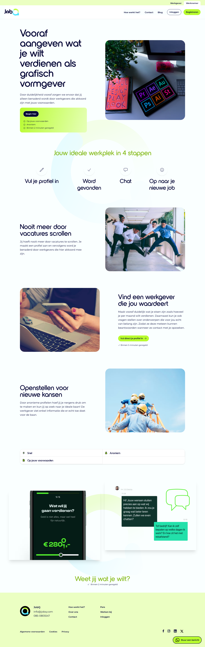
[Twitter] (182, 631)
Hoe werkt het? (132, 12)
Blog (160, 12)
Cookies (53, 631)
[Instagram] (169, 631)
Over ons (73, 612)
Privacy (65, 631)
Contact (149, 12)
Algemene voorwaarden (32, 631)
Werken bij (106, 612)
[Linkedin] (175, 631)
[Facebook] (164, 631)
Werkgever (176, 3)
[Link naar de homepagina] (11, 12)
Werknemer (192, 3)
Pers (102, 607)
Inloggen (105, 616)
